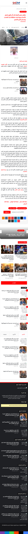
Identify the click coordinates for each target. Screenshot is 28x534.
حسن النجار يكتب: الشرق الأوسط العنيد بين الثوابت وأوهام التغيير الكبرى (11, 497)
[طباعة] (9, 221)
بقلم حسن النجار (19, 9)
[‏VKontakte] (6, 218)
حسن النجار (23, 27)
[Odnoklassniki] (3, 218)
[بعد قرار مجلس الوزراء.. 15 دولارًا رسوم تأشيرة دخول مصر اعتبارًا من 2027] (23, 425)
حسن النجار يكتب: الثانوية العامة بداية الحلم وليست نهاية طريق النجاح (21, 275)
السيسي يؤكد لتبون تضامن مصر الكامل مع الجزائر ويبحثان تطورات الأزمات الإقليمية (11, 506)
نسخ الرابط (7, 212)
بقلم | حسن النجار (23, 61)
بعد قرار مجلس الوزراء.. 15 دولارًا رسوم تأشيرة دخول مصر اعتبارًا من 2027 (10, 422)
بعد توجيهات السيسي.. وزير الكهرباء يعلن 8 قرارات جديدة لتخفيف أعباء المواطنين (10, 299)
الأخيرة (14, 334)
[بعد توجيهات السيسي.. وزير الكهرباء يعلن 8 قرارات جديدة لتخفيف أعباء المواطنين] (23, 301)
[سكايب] (15, 221)
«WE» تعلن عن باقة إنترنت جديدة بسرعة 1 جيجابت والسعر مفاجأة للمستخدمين (11, 307)
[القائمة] (26, 3)
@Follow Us (23, 402)
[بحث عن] (24, 3)
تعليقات (5, 334)
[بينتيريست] (12, 218)
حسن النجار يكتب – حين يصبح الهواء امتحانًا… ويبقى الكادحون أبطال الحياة (7, 275)
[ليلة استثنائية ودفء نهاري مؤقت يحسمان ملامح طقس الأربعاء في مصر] (23, 458)
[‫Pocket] (18, 221)
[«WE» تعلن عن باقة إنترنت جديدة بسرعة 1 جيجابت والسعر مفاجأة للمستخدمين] (23, 310)
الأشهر (23, 334)
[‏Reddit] (9, 218)
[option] (14, 231)
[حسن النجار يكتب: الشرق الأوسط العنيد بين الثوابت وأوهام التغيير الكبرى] (23, 500)
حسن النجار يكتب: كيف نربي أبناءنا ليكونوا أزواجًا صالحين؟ (10, 324)
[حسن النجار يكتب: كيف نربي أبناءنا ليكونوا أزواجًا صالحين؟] (23, 82)
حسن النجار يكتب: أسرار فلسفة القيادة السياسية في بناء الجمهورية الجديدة (21, 257)
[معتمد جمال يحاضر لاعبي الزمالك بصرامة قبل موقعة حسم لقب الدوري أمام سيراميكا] (23, 487)
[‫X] (21, 218)
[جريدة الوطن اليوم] (16, 3)
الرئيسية (24, 9)
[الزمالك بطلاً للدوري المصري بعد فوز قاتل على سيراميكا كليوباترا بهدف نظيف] (23, 479)
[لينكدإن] (18, 218)
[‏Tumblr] (15, 218)
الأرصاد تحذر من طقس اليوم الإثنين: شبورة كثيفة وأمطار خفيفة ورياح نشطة (11, 315)
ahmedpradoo (4, 525)
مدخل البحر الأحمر (19, 190)
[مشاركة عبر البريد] (12, 221)
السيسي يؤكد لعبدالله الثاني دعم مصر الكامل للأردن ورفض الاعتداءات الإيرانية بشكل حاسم (10, 514)
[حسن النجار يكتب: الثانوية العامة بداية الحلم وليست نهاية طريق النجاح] (21, 268)
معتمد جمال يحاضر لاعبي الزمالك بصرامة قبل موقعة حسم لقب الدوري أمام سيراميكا (10, 484)
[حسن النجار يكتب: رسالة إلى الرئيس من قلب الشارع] (23, 90)
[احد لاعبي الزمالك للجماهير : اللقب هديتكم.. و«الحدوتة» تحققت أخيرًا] (23, 471)
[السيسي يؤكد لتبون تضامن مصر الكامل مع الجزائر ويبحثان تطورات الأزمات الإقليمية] (23, 508)
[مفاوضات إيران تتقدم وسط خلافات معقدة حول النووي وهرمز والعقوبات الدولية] (23, 445)
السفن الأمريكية (23, 120)
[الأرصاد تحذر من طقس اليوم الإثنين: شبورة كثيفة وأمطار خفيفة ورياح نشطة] (23, 318)
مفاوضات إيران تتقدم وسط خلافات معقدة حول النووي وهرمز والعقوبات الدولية (10, 443)
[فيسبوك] (24, 218)
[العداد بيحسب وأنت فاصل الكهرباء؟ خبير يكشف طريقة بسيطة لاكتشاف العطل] (23, 293)
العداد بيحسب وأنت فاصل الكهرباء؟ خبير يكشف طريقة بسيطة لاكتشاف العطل (10, 291)
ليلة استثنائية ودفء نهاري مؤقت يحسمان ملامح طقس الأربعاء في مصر (11, 456)
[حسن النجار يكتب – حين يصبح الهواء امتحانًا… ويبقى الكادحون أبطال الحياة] (7, 268)
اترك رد (14, 283)
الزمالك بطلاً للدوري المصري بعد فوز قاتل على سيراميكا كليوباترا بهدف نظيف (10, 476)
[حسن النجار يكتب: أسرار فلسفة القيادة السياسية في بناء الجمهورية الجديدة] (21, 249)
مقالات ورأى (12, 208)
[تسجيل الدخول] (21, 3)
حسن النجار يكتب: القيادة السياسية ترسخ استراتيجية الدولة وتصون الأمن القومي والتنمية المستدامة (7, 257)
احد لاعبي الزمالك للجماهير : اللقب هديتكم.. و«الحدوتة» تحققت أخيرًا (10, 468)
